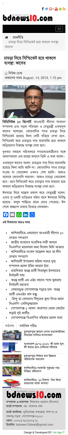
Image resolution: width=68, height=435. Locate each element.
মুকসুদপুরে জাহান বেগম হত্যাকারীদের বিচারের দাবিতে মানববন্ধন (44, 333)
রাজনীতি (18, 37)
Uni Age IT (58, 432)
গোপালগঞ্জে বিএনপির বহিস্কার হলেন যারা (36, 318)
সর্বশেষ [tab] (9, 326)
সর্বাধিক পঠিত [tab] (28, 326)
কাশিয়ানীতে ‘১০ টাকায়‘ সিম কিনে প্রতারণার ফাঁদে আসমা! (42, 381)
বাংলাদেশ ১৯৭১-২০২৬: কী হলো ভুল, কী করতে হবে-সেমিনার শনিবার (44, 345)
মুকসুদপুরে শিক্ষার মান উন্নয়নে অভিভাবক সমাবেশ (40, 357)
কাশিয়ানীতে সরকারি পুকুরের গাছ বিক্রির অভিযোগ (41, 369)
